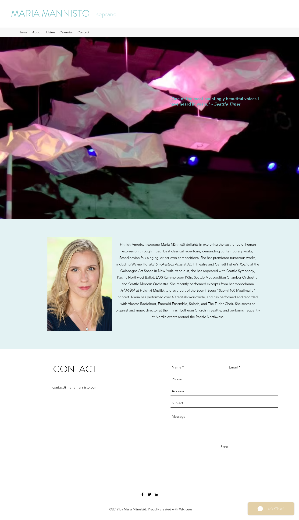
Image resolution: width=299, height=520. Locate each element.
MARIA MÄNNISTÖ (50, 13)
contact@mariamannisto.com (74, 387)
